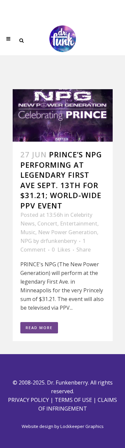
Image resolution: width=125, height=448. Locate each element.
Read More (39, 327)
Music (27, 232)
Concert (47, 223)
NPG (26, 241)
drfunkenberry (58, 241)
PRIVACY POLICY (28, 400)
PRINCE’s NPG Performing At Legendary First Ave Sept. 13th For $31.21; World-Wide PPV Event (61, 179)
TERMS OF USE (73, 400)
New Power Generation (67, 232)
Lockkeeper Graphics (82, 426)
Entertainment (78, 223)
